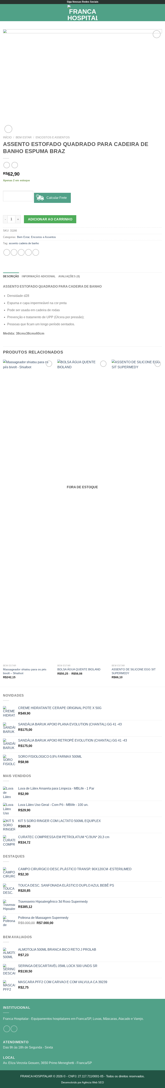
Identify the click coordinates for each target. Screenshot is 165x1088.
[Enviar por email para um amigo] (28, 252)
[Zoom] (8, 129)
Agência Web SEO (93, 1082)
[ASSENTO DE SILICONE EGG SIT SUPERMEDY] (137, 511)
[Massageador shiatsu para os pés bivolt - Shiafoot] (28, 511)
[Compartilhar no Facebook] (14, 252)
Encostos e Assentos (53, 137)
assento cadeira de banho (24, 243)
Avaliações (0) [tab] (69, 276)
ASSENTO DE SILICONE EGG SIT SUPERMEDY (134, 671)
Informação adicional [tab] (39, 276)
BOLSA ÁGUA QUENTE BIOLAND (78, 669)
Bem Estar (24, 137)
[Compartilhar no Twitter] (21, 252)
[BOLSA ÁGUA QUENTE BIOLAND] (82, 511)
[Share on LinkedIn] (35, 252)
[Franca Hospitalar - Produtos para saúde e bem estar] (82, 12)
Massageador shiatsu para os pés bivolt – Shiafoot (24, 671)
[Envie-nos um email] (14, 1028)
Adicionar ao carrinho (50, 219)
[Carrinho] (160, 12)
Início (7, 137)
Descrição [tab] (11, 276)
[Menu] (5, 13)
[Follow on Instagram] (6, 1028)
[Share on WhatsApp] (6, 252)
